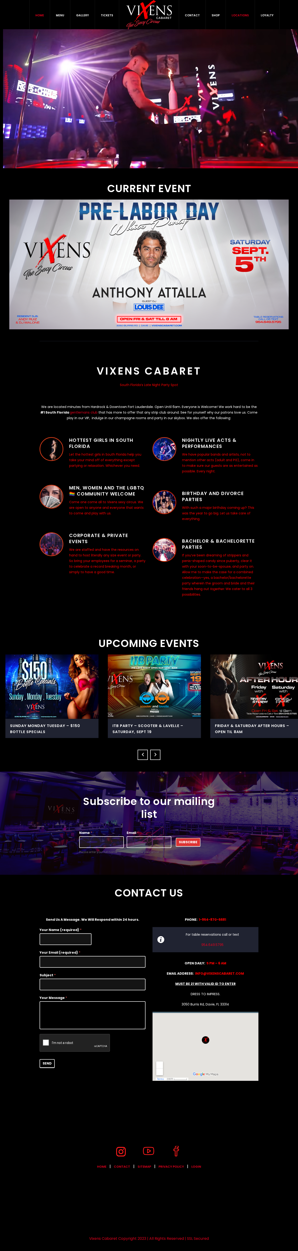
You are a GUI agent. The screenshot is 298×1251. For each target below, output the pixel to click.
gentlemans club (84, 412)
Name (85, 832)
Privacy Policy (171, 1166)
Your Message (53, 997)
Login (196, 1166)
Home (101, 1166)
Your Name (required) (60, 930)
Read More (46, 686)
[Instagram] (121, 1151)
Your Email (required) (60, 952)
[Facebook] (176, 1151)
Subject (48, 975)
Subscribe (188, 842)
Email (133, 832)
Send (47, 1063)
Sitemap (144, 1166)
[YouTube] (148, 1151)
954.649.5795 (212, 944)
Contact (122, 1166)
